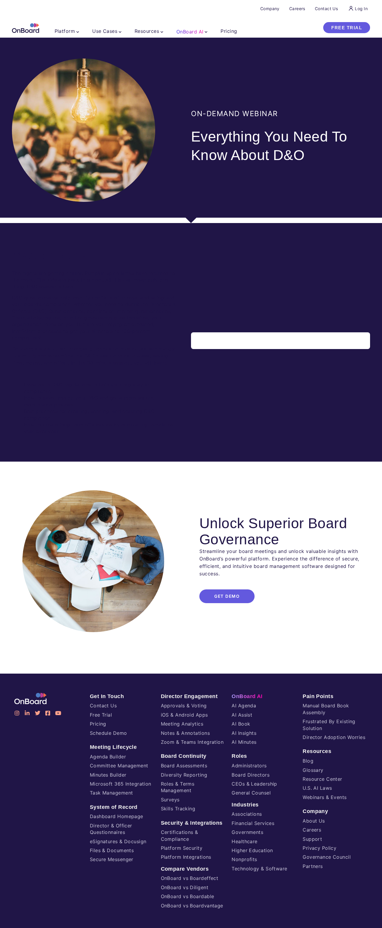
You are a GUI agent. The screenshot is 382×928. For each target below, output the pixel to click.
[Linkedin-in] (27, 713)
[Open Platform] (77, 31)
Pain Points (318, 696)
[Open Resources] (162, 31)
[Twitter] (37, 713)
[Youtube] (58, 713)
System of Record (114, 807)
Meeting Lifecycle (113, 747)
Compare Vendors (185, 869)
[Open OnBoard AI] (206, 31)
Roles (239, 756)
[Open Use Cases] (120, 31)
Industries (245, 805)
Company (315, 811)
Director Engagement (189, 696)
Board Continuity (184, 756)
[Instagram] (17, 713)
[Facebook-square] (47, 713)
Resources (317, 751)
